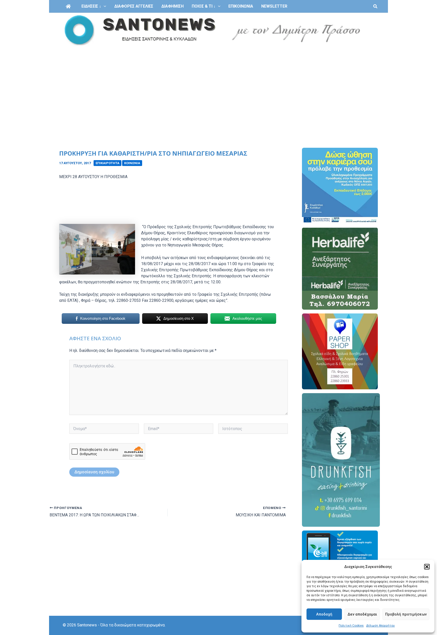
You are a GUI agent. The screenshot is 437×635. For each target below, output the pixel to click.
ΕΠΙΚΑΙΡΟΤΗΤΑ (107, 163)
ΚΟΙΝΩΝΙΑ (132, 163)
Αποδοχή (324, 614)
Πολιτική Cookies (351, 625)
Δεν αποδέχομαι (362, 614)
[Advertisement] (218, 85)
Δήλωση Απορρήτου (380, 625)
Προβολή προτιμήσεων (406, 614)
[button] (426, 566)
